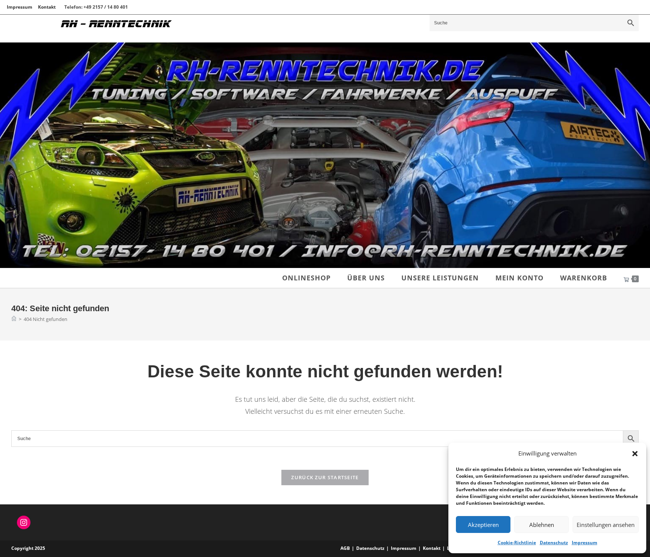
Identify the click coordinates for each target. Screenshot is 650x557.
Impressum (584, 542)
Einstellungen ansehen (606, 524)
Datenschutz (554, 542)
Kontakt (47, 7)
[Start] (14, 319)
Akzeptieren (483, 524)
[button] (635, 453)
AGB (345, 548)
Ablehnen (541, 524)
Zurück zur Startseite (324, 477)
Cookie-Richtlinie (517, 542)
